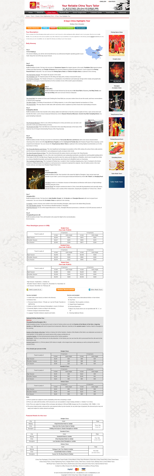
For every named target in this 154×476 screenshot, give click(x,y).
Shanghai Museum (78, 198)
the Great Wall (77, 90)
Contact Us (58, 466)
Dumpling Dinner (94, 114)
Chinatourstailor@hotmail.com (66, 472)
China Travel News (113, 459)
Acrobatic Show (49, 200)
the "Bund (89, 176)
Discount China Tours (88, 463)
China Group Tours (44, 461)
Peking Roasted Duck (116, 139)
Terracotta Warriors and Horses (69, 140)
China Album (72, 459)
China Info (93, 459)
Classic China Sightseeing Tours (44, 16)
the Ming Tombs (94, 90)
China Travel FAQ (102, 459)
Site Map (75, 466)
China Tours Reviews (83, 459)
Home (28, 16)
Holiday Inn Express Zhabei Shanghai (61, 428)
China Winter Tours (109, 461)
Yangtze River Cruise (72, 461)
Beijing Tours (99, 461)
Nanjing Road (99, 176)
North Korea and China (74, 463)
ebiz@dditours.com (81, 472)
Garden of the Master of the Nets (84, 324)
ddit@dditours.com (94, 472)
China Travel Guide (62, 459)
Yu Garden (67, 198)
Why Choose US (67, 466)
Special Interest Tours (101, 463)
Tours (32, 16)
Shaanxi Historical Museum (70, 114)
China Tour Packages (42, 459)
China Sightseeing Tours (58, 461)
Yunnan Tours (90, 461)
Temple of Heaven (49, 69)
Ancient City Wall (84, 114)
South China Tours (61, 463)
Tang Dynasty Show (117, 114)
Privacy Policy (95, 466)
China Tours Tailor (77, 475)
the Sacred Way (50, 92)
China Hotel (52, 459)
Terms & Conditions (84, 466)
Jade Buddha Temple (55, 198)
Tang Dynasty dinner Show (60, 144)
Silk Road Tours (51, 463)
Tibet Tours (82, 461)
